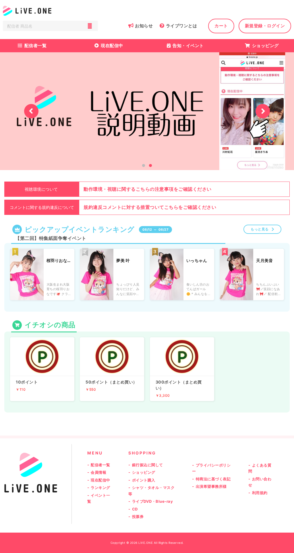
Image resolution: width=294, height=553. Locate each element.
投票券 (138, 516)
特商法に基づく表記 (213, 479)
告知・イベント (188, 45)
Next (263, 111)
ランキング (100, 487)
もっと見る (260, 229)
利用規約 (260, 492)
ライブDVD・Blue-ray (152, 501)
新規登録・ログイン (265, 25)
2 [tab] (150, 166)
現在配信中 (112, 45)
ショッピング (265, 45)
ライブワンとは (181, 25)
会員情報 (98, 472)
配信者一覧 (35, 45)
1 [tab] (143, 166)
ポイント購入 (143, 480)
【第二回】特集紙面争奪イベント (50, 238)
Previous (31, 111)
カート (221, 25)
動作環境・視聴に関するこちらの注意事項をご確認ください (148, 189)
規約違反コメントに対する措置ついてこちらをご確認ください (150, 207)
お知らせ (144, 25)
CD (135, 509)
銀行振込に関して (147, 465)
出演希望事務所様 (211, 486)
